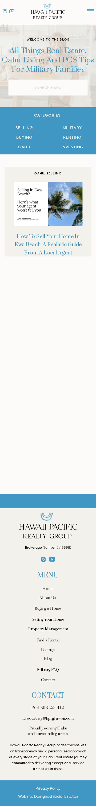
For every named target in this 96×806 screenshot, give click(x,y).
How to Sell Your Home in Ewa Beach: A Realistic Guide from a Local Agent (48, 244)
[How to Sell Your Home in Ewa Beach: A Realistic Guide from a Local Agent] (48, 204)
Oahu (39, 173)
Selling (53, 173)
